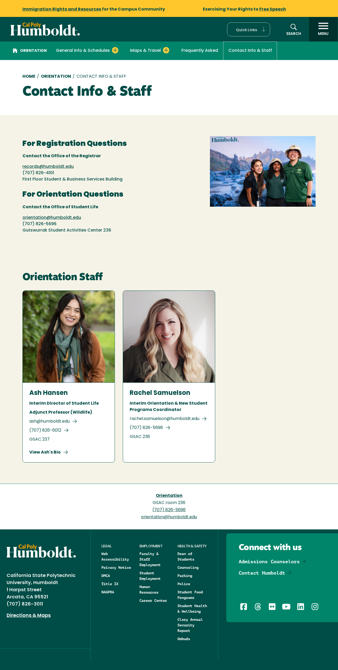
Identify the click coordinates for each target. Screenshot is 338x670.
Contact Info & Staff (250, 51)
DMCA (105, 576)
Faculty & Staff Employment (150, 559)
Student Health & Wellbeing (192, 608)
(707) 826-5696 (146, 428)
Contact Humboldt (262, 573)
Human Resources (148, 589)
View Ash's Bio (45, 452)
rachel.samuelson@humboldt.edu (164, 419)
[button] (248, 29)
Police (183, 584)
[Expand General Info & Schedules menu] (115, 50)
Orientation (33, 51)
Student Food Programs (190, 595)
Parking (184, 576)
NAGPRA (107, 592)
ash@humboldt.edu (49, 421)
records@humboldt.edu (48, 167)
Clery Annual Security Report (190, 625)
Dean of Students (185, 556)
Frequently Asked (199, 51)
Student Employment (150, 576)
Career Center (153, 600)
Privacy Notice (116, 567)
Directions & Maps (29, 615)
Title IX (109, 584)
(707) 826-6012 (45, 430)
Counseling (188, 567)
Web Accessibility (115, 556)
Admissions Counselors (269, 561)
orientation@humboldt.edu (51, 218)
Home (28, 77)
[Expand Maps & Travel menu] (166, 50)
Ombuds (183, 639)
